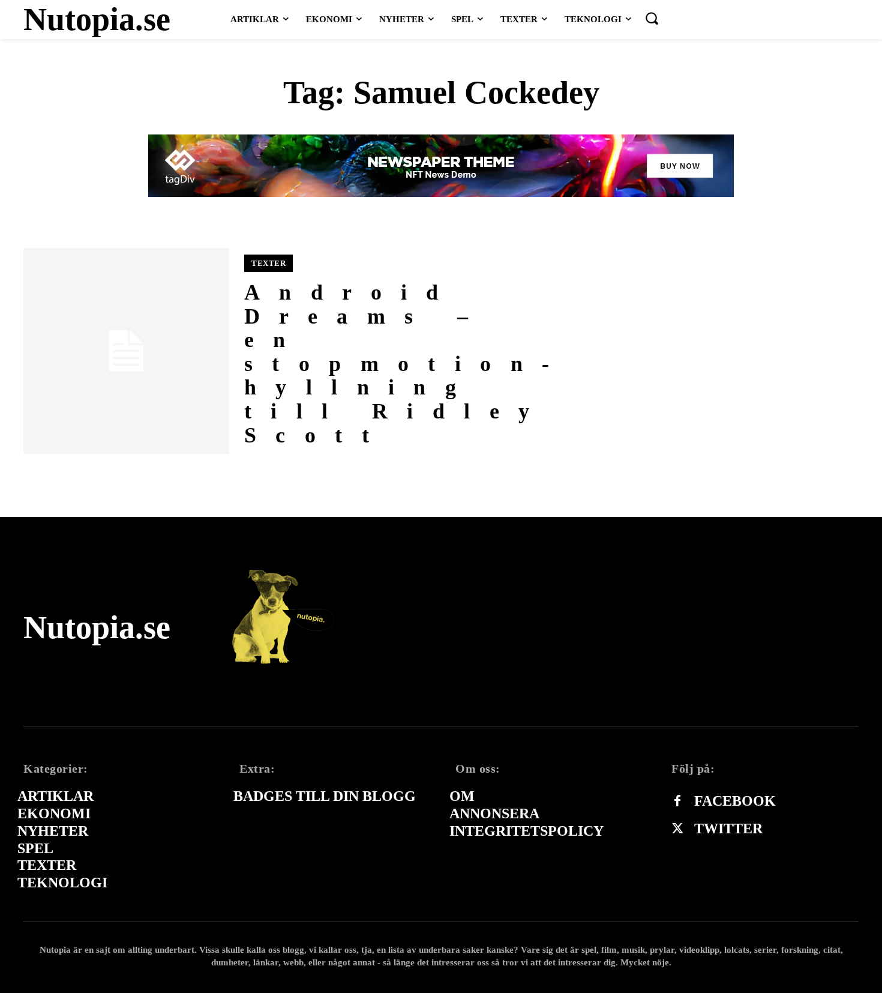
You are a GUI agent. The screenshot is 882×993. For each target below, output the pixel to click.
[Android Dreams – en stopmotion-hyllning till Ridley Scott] (126, 351)
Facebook (735, 801)
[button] (651, 18)
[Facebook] (677, 801)
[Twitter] (677, 829)
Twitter (728, 828)
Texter (268, 263)
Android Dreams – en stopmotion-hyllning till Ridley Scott (406, 363)
